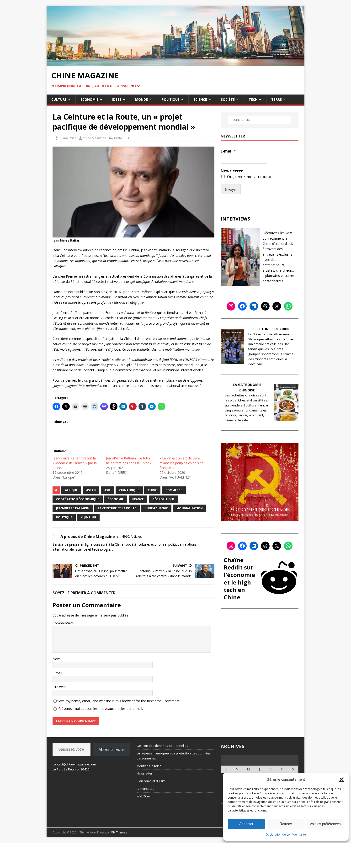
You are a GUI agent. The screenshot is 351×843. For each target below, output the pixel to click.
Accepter (246, 824)
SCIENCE (200, 99)
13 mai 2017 (67, 138)
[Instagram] (231, 306)
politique (64, 517)
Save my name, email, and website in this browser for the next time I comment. (118, 701)
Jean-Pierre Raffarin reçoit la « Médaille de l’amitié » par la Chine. (75, 463)
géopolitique (163, 499)
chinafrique (129, 490)
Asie (107, 490)
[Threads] (265, 306)
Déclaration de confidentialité (286, 834)
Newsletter (232, 171)
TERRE (276, 99)
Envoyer (230, 189)
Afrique (71, 490)
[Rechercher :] (259, 120)
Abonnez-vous (112, 749)
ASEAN (91, 490)
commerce (173, 490)
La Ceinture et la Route (117, 508)
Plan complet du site (151, 781)
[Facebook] (242, 306)
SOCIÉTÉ (228, 99)
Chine (152, 490)
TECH (253, 99)
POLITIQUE (171, 99)
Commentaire (63, 623)
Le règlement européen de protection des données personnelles (174, 755)
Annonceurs (145, 788)
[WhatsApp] (288, 306)
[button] (341, 779)
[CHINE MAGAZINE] (175, 62)
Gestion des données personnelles (162, 745)
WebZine (143, 796)
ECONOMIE (89, 99)
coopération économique (77, 499)
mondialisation (189, 508)
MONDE (141, 99)
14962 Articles (131, 536)
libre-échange (156, 508)
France (138, 499)
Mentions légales (149, 766)
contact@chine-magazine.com (74, 764)
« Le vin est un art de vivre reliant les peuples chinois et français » (181, 463)
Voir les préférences (325, 824)
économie (116, 499)
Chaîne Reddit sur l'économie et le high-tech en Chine (239, 578)
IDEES (116, 99)
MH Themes (119, 832)
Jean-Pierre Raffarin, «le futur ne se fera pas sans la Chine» (128, 460)
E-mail (57, 673)
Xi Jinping (88, 517)
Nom (56, 659)
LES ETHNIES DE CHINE (271, 329)
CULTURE (59, 99)
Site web (59, 687)
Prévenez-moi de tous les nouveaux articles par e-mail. (100, 708)
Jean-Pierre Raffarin (72, 508)
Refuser (286, 824)
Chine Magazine (94, 138)
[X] (276, 306)
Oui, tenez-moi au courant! (251, 176)
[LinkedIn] (254, 306)
